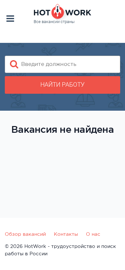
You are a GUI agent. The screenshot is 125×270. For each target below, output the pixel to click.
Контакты (66, 234)
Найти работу (62, 84)
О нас (93, 234)
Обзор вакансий (25, 234)
